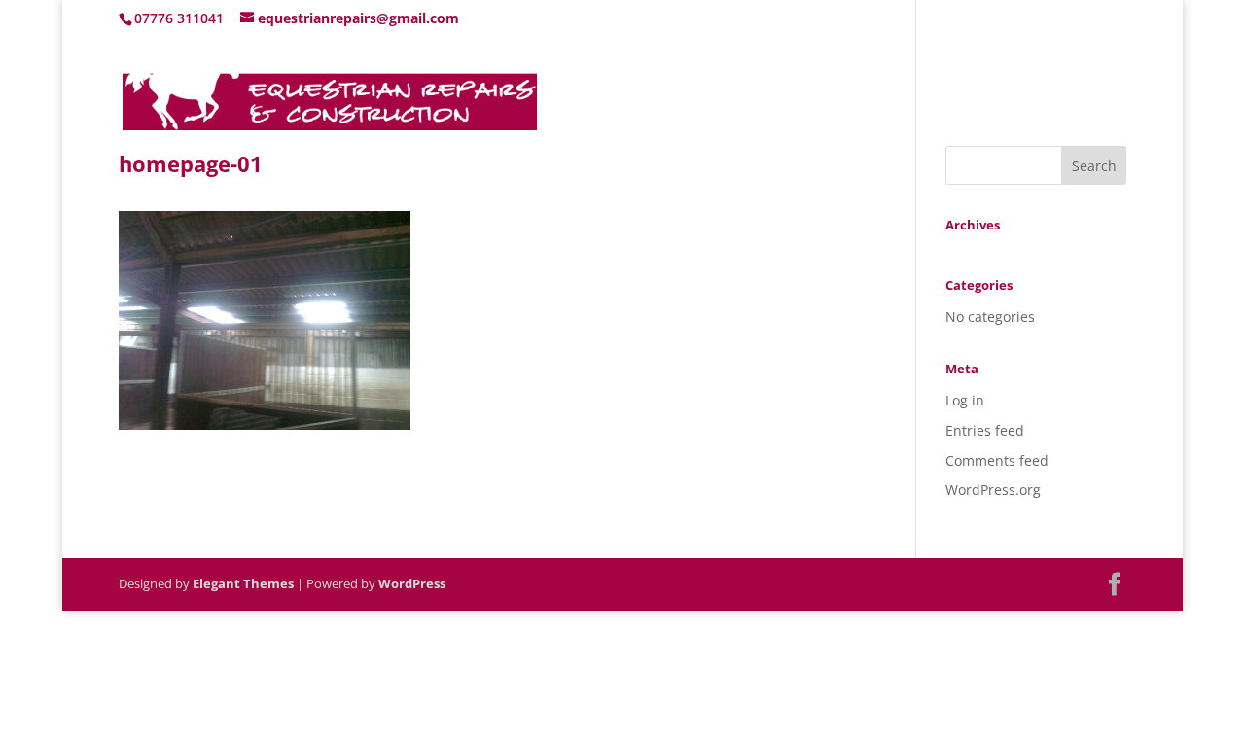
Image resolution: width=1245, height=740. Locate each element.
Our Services (966, 91)
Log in (964, 400)
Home (789, 91)
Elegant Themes (243, 583)
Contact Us (1089, 91)
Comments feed (997, 460)
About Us (867, 91)
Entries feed (984, 430)
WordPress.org (993, 489)
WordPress (411, 583)
